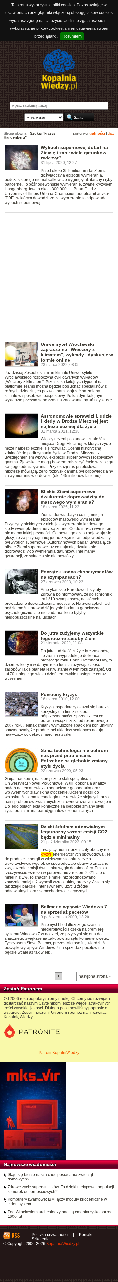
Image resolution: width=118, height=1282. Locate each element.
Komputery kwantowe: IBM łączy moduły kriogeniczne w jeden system (57, 1201)
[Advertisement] (59, 275)
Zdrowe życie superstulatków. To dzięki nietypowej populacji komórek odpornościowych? (61, 1189)
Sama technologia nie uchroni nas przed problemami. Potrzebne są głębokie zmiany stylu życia (74, 758)
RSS (15, 1235)
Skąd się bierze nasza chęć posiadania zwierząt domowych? (50, 1176)
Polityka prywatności (50, 1234)
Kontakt (85, 1234)
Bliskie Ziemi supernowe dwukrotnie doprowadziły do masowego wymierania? (73, 497)
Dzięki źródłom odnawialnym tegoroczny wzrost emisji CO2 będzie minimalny (74, 832)
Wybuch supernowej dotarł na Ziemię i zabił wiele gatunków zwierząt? (74, 152)
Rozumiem (72, 36)
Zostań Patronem (23, 988)
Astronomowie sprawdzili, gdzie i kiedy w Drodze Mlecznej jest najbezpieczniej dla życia (76, 421)
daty (111, 133)
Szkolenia (40, 1239)
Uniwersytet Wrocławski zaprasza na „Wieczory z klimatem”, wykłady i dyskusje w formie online (77, 352)
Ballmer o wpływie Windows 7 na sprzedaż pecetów (74, 909)
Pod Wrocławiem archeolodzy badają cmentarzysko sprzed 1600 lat (60, 1214)
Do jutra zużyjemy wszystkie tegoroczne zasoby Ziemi (72, 635)
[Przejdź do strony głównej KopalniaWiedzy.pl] (59, 70)
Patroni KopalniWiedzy (59, 1052)
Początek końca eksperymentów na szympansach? (77, 574)
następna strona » (95, 976)
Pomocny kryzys (59, 694)
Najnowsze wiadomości (30, 1164)
